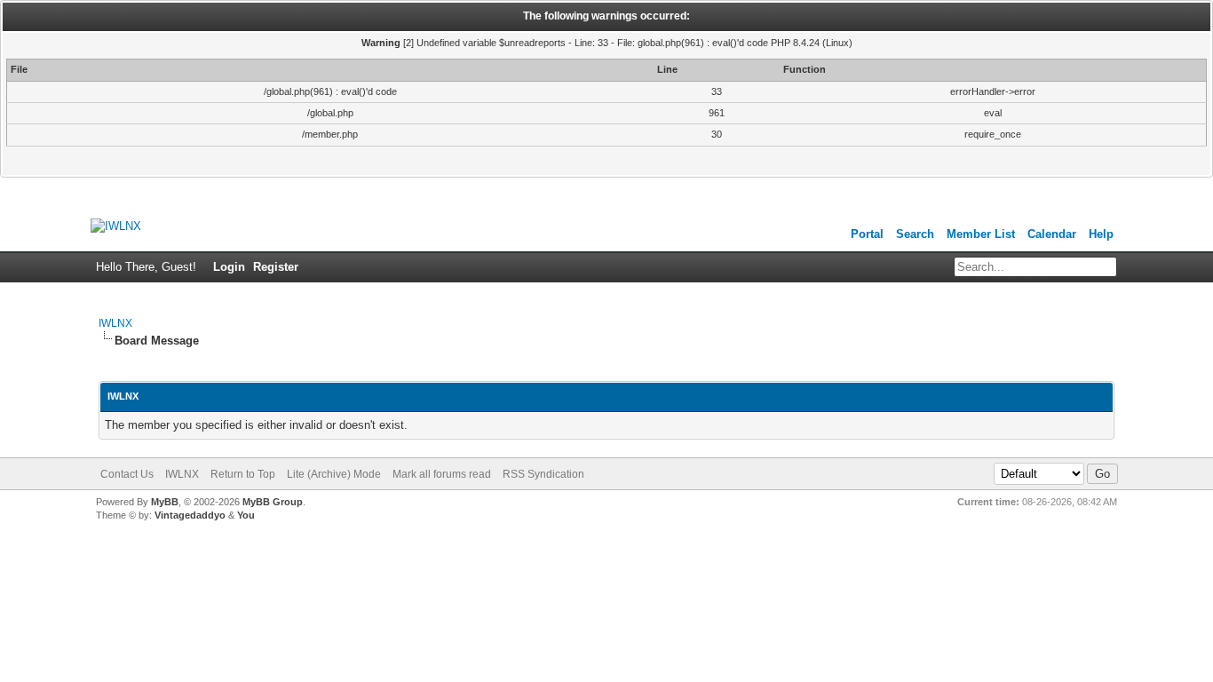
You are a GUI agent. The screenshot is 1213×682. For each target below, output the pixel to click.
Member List (981, 234)
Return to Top (242, 474)
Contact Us (127, 474)
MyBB (164, 501)
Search (915, 234)
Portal (867, 234)
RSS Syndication (543, 474)
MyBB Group (272, 501)
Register (275, 267)
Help (1101, 234)
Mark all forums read (441, 474)
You (246, 515)
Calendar (1051, 234)
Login (229, 267)
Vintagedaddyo (190, 515)
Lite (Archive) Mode (334, 474)
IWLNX (115, 323)
